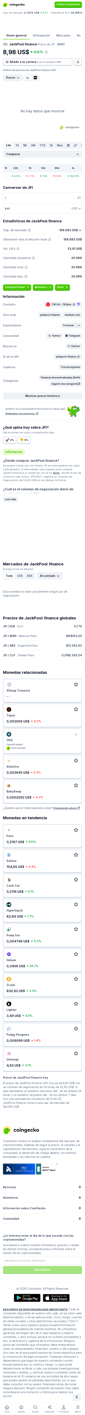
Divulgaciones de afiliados (18, 569)
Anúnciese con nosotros (20, 413)
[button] (50, 315)
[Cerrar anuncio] (76, 735)
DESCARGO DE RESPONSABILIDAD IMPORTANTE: (35, 1309)
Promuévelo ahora (64, 808)
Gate (56, 472)
